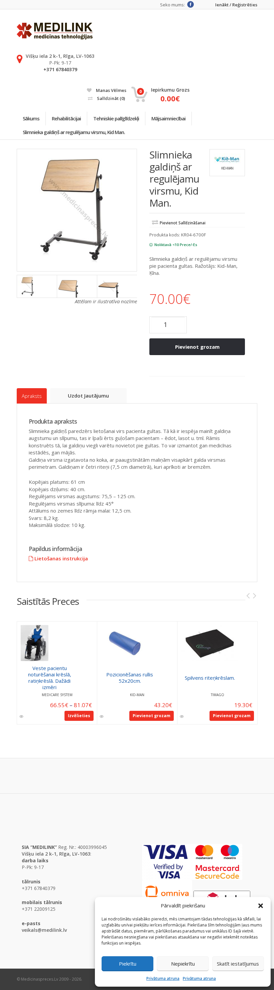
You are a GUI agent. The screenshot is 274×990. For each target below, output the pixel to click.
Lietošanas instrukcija (60, 558)
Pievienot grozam (197, 346)
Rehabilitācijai (66, 118)
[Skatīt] (21, 716)
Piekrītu (127, 963)
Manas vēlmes (110, 90)
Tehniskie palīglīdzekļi (116, 118)
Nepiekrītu (183, 963)
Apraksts (32, 396)
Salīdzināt (110, 98)
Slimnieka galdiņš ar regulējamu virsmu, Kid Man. (74, 132)
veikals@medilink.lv (44, 930)
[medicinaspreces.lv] (55, 31)
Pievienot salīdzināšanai (183, 223)
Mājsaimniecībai (168, 118)
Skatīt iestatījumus (238, 963)
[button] (260, 905)
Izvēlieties (79, 716)
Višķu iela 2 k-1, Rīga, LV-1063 (60, 56)
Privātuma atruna (162, 978)
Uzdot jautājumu (88, 395)
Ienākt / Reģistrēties (236, 4)
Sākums (31, 118)
